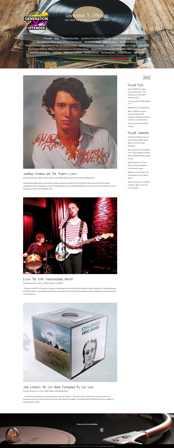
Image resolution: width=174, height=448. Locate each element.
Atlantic (131, 172)
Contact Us (139, 53)
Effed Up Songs (110, 42)
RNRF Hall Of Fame (73, 53)
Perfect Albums (92, 53)
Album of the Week (70, 38)
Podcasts (48, 38)
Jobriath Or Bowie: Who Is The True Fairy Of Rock (139, 185)
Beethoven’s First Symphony (138, 108)
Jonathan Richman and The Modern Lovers (50, 174)
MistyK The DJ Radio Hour (91, 46)
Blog (57, 38)
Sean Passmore (31, 178)
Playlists (57, 53)
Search (147, 78)
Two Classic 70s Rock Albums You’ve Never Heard (137, 165)
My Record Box (108, 53)
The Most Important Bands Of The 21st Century (59, 42)
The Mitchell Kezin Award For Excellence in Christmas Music (58, 49)
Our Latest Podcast (137, 49)
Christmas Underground (137, 137)
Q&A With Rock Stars (40, 53)
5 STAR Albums (124, 53)
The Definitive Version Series (121, 46)
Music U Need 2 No (121, 38)
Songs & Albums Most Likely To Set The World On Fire (51, 46)
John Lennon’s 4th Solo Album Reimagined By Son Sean (58, 387)
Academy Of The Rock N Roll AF (96, 38)
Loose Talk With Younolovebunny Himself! (48, 279)
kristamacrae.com (107, 446)
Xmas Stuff (144, 46)
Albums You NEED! (92, 42)
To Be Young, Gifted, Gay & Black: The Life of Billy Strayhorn (138, 143)
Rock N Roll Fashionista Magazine (108, 49)
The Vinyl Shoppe (128, 42)
